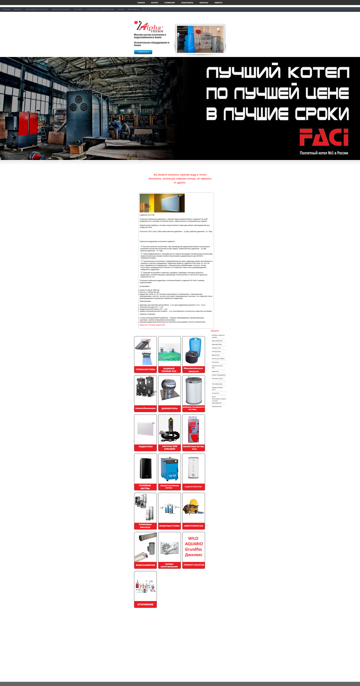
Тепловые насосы (217, 378)
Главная (141, 2)
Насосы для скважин (218, 358)
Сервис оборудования (219, 375)
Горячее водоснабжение (61, 9)
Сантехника (78, 9)
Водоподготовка (217, 344)
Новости (218, 2)
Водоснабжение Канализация (37, 9)
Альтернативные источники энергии (100, 9)
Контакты (204, 2)
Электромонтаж (217, 406)
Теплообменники (217, 384)
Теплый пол (215, 393)
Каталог (154, 2)
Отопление (6, 9)
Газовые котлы (216, 348)
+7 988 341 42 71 (143, 52)
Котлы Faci (18, 9)
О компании (169, 2)
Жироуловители (133, 9)
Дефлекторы (216, 355)
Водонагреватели (217, 340)
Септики (121, 9)
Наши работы (187, 2)
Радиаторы (215, 371)
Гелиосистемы (216, 351)
